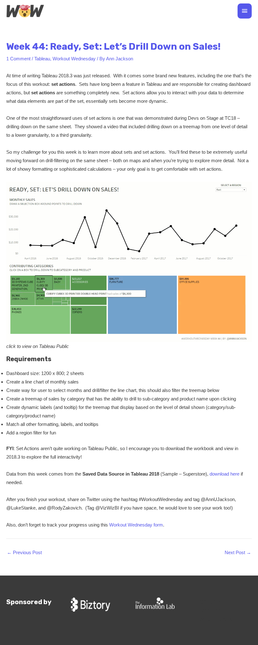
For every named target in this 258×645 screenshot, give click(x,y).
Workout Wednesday (74, 58)
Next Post (238, 552)
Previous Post (24, 552)
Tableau (42, 58)
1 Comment (18, 58)
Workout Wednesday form (136, 524)
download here (224, 474)
